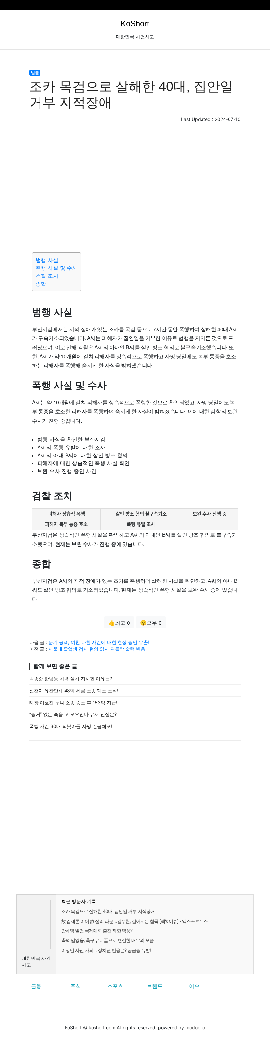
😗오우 (151, 622)
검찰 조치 (47, 275)
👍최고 (119, 622)
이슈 (194, 986)
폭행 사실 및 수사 (56, 268)
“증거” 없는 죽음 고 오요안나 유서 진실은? (73, 714)
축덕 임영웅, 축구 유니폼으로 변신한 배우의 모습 (107, 940)
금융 (36, 986)
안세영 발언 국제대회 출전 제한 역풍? (96, 930)
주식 (75, 986)
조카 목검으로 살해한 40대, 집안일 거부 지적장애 (108, 911)
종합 (41, 283)
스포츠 (115, 986)
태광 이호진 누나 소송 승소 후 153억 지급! (73, 702)
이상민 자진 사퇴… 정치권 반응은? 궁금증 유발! (106, 950)
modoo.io (195, 1027)
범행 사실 (47, 260)
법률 (35, 72)
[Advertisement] (135, 186)
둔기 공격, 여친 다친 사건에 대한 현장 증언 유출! (98, 642)
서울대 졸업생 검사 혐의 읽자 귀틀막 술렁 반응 (96, 649)
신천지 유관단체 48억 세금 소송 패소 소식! (73, 690)
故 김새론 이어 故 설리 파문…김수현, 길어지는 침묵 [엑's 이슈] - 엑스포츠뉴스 (134, 921)
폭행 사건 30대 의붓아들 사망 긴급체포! (70, 726)
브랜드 (155, 986)
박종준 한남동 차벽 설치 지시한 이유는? (70, 678)
